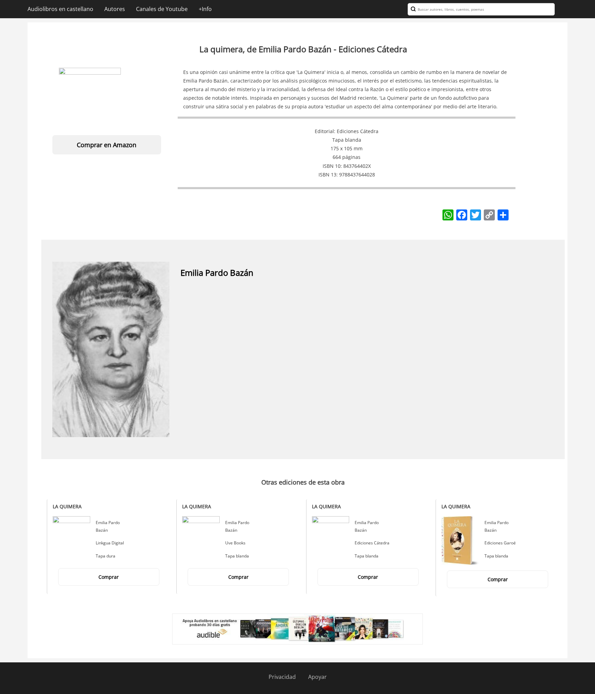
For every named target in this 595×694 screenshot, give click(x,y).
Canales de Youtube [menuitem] (162, 9)
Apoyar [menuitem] (317, 677)
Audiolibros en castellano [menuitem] (60, 9)
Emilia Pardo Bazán (216, 272)
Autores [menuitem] (114, 9)
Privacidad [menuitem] (282, 677)
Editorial (324, 131)
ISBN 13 (327, 174)
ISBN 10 (332, 166)
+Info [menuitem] (205, 9)
